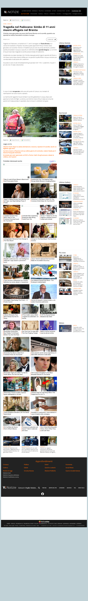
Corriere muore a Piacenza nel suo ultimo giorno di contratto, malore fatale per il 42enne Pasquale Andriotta (29, 152)
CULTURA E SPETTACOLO (79, 70)
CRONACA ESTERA (77, 115)
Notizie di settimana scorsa (11, 477)
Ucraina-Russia (29, 471)
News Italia (81, 487)
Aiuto (38, 525)
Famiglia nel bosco (77, 13)
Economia (69, 464)
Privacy (16, 525)
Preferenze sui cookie (31, 525)
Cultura (5, 467)
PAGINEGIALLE (19, 523)
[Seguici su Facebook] (42, 494)
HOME (4, 24)
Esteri (46, 464)
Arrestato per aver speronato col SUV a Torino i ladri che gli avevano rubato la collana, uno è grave (28, 156)
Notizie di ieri (7, 473)
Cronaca (6, 464)
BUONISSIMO (73, 523)
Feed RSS (44, 487)
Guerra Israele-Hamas (73, 471)
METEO (75, 280)
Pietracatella (34, 13)
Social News (69, 467)
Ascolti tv (59, 13)
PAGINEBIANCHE (43, 523)
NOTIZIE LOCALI (7, 446)
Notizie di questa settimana (11, 475)
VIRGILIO (13, 523)
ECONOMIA (48, 10)
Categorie (61, 487)
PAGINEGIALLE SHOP (29, 523)
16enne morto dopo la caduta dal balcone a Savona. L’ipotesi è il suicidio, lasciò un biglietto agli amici (29, 147)
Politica (26, 464)
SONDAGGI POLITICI (78, 201)
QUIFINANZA (66, 523)
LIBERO (8, 523)
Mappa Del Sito (53, 487)
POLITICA (41, 10)
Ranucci (46, 13)
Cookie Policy (22, 525)
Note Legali (11, 525)
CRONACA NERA (77, 78)
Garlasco (41, 13)
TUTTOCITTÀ (51, 523)
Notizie (11, 487)
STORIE (75, 255)
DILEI (55, 523)
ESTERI (54, 10)
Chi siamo (6, 525)
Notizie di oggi (7, 471)
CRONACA (35, 10)
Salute (26, 467)
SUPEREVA (78, 523)
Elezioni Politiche (50, 471)
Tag (75, 487)
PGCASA (36, 523)
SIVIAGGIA (59, 523)
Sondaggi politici (67, 13)
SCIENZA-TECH (61, 10)
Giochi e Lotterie (50, 467)
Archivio (69, 487)
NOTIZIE (13, 12)
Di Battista (52, 13)
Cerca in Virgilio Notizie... (27, 488)
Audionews (75, 11)
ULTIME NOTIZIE (26, 10)
